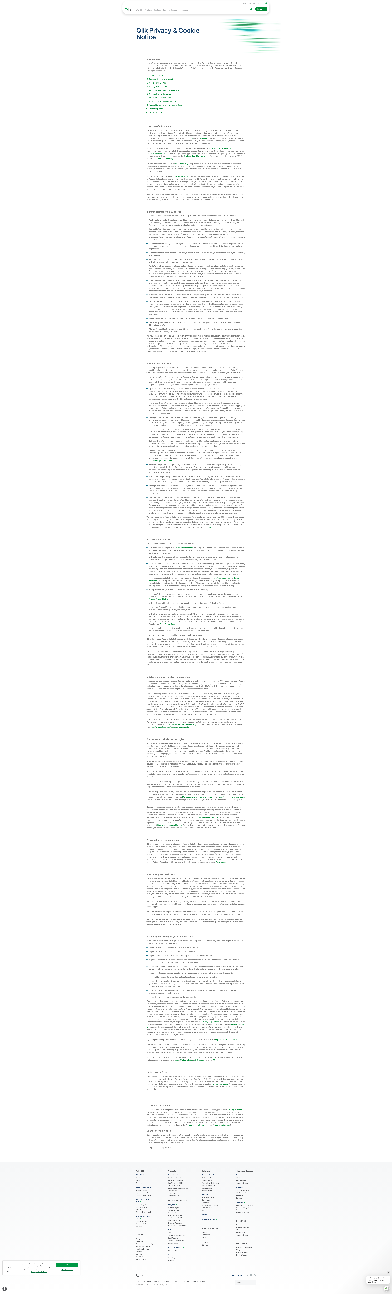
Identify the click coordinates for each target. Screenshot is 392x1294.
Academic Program (142, 1249)
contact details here (197, 1125)
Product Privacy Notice (158, 599)
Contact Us (261, 9)
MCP (169, 1233)
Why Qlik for (141, 1175)
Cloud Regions (173, 1238)
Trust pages (221, 862)
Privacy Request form (210, 1022)
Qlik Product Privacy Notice (219, 148)
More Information (67, 1270)
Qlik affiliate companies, (184, 548)
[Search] (251, 9)
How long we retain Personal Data (162, 101)
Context (139, 1180)
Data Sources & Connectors (141, 1208)
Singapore (201, 1060)
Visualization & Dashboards (177, 1218)
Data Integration (173, 1258)
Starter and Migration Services (243, 1209)
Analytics (171, 1260)
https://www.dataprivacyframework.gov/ (182, 724)
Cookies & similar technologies (161, 94)
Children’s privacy (156, 109)
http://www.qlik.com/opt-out (160, 460)
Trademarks (166, 1281)
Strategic (175, 1247)
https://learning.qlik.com (221, 578)
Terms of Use (185, 1281)
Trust (138, 1178)
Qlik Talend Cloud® (174, 1178)
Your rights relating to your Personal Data (165, 105)
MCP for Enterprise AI (143, 1212)
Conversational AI (174, 1210)
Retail (204, 1210)
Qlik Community (181, 164)
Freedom (139, 1183)
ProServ (204, 1237)
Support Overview (242, 1190)
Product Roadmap (242, 1252)
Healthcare (205, 1202)
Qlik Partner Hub (181, 176)
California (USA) (186, 1060)
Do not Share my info (199, 1281)
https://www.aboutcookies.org (169, 825)
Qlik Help (205, 1245)
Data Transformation (174, 1185)
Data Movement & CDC (175, 1183)
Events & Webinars (242, 1227)
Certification (206, 1235)
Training (204, 1232)
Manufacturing (207, 1208)
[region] (41, 1268)
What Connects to (143, 1201)
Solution (208, 1219)
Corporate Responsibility (144, 1244)
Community (205, 1242)
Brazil (177, 1060)
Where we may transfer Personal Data (164, 90)
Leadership (140, 1241)
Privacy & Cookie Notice (151, 1281)
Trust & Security (141, 1221)
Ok (67, 1265)
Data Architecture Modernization (208, 1189)
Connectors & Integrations (176, 1235)
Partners (139, 1251)
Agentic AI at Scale (208, 1180)
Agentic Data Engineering (176, 1180)
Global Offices (141, 1259)
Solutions (157, 10)
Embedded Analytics (175, 1220)
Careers (139, 1254)
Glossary (239, 1230)
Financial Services (208, 1197)
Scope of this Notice (157, 75)
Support (243, 3)
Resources (183, 10)
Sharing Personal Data (158, 86)
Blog (237, 1225)
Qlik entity (189, 138)
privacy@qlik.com (220, 1084)
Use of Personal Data (157, 83)
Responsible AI (141, 1224)
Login (260, 3)
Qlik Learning (240, 1178)
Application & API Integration (177, 1200)
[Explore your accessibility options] (4, 1289)
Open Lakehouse (173, 1193)
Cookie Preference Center (208, 817)
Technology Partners (143, 1205)
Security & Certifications (176, 1240)
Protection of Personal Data (160, 97)
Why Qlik (139, 10)
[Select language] (266, 3)
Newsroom (140, 1257)
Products (148, 10)
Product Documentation (244, 1247)
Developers (240, 1195)
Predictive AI (172, 1213)
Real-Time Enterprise (209, 1185)
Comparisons (240, 1232)
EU (195, 1060)
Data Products (172, 1190)
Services (139, 1226)
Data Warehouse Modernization (173, 1197)
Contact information (157, 112)
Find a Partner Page (167, 624)
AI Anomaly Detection (175, 1215)
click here (207, 527)
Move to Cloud (173, 1243)
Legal (138, 1281)
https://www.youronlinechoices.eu (231, 797)
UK (213, 1060)
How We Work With (143, 1217)
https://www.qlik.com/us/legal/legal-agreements (169, 727)
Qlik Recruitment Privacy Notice (196, 156)
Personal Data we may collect (161, 79)
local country (204, 138)
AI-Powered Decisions (209, 1178)
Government (206, 1200)
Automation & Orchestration (177, 1225)
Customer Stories (242, 1183)
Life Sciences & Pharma (210, 1205)
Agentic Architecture (143, 1193)
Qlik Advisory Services (244, 1212)
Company (252, 3)
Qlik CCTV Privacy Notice (168, 159)
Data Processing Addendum (157, 153)
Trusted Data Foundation (144, 1195)
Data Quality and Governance (178, 1188)
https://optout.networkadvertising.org (197, 797)
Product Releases (242, 1255)
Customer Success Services (245, 1205)
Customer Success (170, 10)
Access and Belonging (143, 1246)
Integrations (240, 1250)
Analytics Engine (141, 1190)
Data (174, 1175)
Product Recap (173, 1250)
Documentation (241, 1180)
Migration (205, 1240)
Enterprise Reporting (175, 1223)
